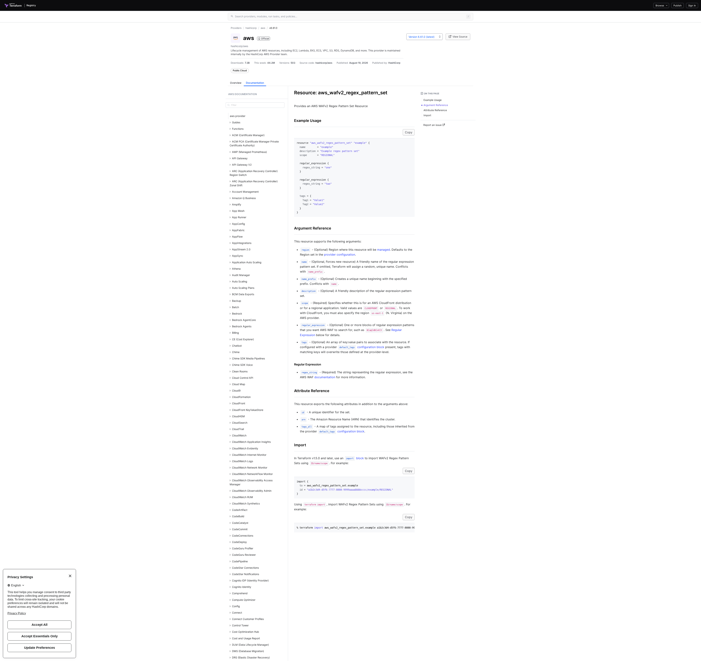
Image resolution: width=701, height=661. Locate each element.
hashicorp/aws (323, 62)
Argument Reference (312, 228)
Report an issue (432, 125)
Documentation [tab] (255, 82)
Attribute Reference (311, 391)
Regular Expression (307, 364)
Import (300, 445)
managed (383, 249)
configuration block (361, 347)
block (355, 458)
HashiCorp (394, 62)
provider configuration (339, 254)
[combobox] (424, 36)
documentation (324, 377)
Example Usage (307, 120)
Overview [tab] (236, 82)
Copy (408, 132)
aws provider (237, 115)
